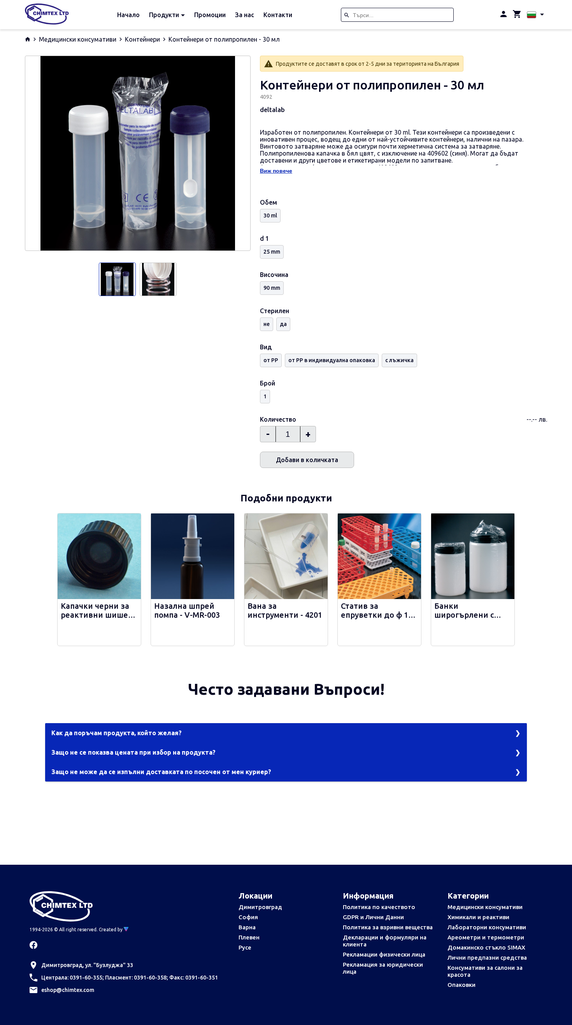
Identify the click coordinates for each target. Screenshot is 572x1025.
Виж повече (276, 171)
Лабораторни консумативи (486, 927)
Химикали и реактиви (478, 917)
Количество (278, 419)
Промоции (210, 14)
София (248, 917)
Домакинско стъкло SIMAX (486, 947)
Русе (245, 947)
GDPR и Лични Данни (373, 917)
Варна (247, 927)
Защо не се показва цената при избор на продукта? (133, 752)
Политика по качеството (379, 907)
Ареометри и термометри (485, 937)
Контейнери (142, 39)
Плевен (249, 937)
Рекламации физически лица (384, 954)
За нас (244, 14)
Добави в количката (307, 459)
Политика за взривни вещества (388, 927)
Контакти (277, 14)
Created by (111, 929)
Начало (128, 14)
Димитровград (260, 907)
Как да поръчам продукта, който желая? (116, 732)
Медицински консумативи (77, 39)
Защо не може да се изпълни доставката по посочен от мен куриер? (161, 771)
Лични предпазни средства (487, 957)
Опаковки (461, 984)
